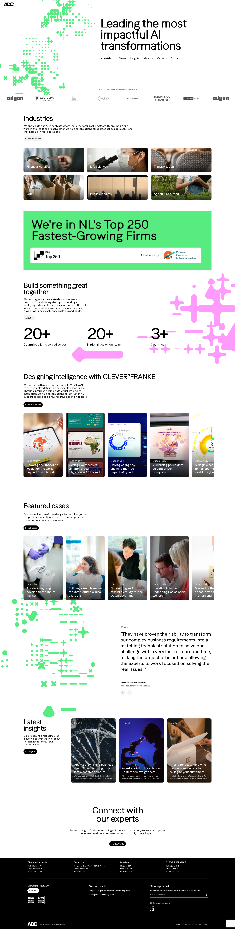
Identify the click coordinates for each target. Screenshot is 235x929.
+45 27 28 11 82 (79, 871)
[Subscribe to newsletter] (206, 895)
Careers (162, 58)
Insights (134, 58)
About (147, 58)
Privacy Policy (202, 924)
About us (29, 318)
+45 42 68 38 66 (126, 871)
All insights (30, 751)
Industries (106, 58)
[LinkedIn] (153, 909)
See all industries (33, 139)
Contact (175, 58)
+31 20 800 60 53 (34, 871)
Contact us (117, 843)
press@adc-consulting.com (101, 894)
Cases (122, 58)
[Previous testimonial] (122, 692)
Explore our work (33, 405)
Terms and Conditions (184, 924)
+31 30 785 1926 (172, 871)
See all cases (31, 528)
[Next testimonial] (129, 692)
